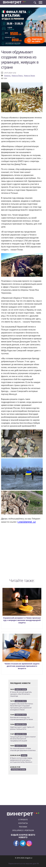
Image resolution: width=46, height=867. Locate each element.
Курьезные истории (18, 769)
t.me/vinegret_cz (27, 521)
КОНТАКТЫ (23, 823)
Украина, (7, 75)
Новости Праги (20, 701)
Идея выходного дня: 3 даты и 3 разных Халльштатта (22, 728)
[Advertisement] (23, 551)
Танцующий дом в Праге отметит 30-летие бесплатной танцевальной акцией (23, 739)
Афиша (24, 755)
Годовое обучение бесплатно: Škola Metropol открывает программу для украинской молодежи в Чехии (21, 707)
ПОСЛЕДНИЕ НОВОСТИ (20, 683)
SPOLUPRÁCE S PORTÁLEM (23, 830)
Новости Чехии (29, 75)
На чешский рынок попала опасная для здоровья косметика (22, 749)
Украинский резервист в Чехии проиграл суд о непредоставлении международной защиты (22, 620)
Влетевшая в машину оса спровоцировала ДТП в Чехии (21, 718)
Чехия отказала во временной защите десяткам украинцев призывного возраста (22, 666)
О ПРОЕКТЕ (23, 819)
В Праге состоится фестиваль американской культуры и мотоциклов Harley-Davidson (21, 760)
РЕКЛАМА (23, 827)
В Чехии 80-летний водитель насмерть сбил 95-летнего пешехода (21, 694)
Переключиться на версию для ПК (23, 863)
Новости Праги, (17, 75)
